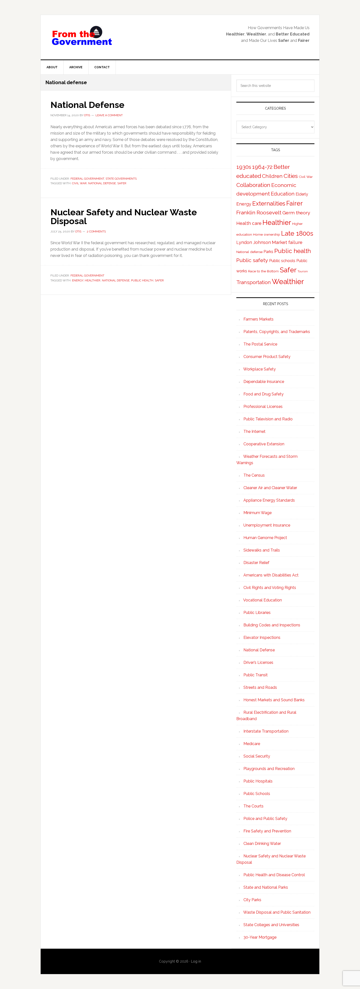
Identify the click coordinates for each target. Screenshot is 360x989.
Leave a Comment (109, 115)
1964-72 (262, 167)
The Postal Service (260, 344)
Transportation (253, 282)
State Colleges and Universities (271, 924)
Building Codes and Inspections (271, 625)
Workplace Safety (259, 369)
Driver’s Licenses (258, 662)
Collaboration (253, 185)
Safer (121, 183)
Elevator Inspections (261, 637)
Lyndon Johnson (253, 242)
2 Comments (96, 231)
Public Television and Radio (268, 419)
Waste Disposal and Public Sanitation (277, 912)
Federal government (87, 178)
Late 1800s (297, 233)
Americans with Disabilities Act (271, 575)
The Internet (254, 431)
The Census (254, 475)
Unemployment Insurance (266, 525)
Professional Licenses (263, 406)
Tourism (303, 271)
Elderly (302, 194)
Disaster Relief (256, 562)
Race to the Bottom (263, 271)
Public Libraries (257, 612)
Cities (291, 175)
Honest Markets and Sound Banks (274, 700)
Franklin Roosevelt (258, 212)
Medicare (251, 743)
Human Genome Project (265, 537)
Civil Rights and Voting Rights (269, 587)
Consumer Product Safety (266, 356)
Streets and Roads (260, 687)
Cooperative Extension (263, 444)
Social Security (256, 756)
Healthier (92, 280)
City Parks (252, 899)
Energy (77, 280)
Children (272, 176)
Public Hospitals (258, 781)
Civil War (79, 183)
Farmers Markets (258, 319)
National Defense (87, 105)
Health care (249, 223)
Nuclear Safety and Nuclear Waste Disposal (123, 216)
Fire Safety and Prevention (267, 831)
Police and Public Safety (265, 818)
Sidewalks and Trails (261, 550)
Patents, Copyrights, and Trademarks (276, 331)
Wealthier (288, 281)
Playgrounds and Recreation (269, 768)
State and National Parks (265, 887)
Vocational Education (262, 600)
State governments (121, 178)
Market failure (287, 242)
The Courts (253, 806)
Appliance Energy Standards (269, 500)
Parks (268, 251)
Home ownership (266, 234)
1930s (243, 167)
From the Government (82, 36)
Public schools (282, 260)
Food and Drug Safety (263, 394)
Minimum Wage (257, 512)
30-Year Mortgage (259, 937)
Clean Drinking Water (262, 843)
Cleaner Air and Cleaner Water (270, 487)
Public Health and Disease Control (274, 875)
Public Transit (255, 675)
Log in (196, 961)
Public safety (252, 260)
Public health (142, 280)
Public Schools (256, 793)
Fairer (294, 203)
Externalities (268, 203)
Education (283, 194)
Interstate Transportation (265, 731)
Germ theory (296, 213)
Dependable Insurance (263, 381)
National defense (102, 183)
